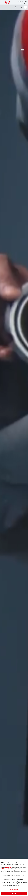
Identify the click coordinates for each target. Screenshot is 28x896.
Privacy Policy (8, 867)
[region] (14, 877)
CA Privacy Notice (5, 868)
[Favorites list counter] (18, 7)
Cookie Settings (14, 889)
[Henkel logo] (7, 2)
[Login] (15, 7)
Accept (14, 893)
